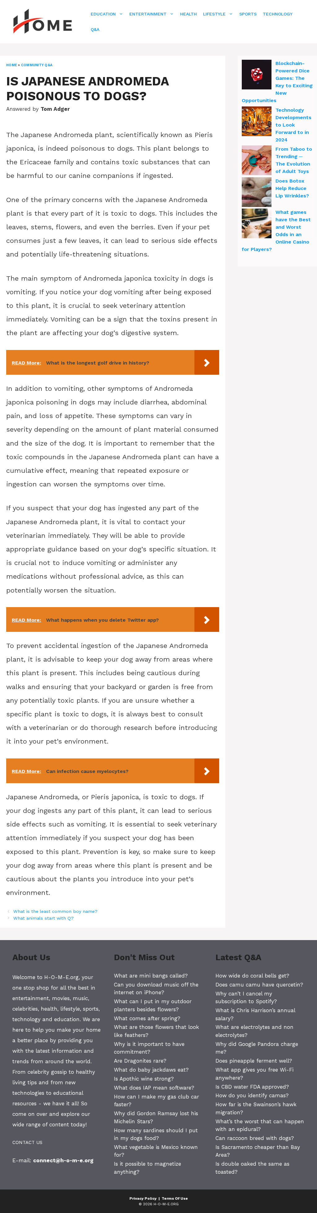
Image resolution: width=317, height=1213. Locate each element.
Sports (248, 13)
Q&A (95, 29)
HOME (11, 65)
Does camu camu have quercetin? (259, 985)
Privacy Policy (143, 1198)
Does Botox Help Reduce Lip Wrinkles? (292, 188)
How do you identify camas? (252, 1095)
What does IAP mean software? (154, 1088)
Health (188, 13)
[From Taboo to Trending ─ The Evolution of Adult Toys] (256, 161)
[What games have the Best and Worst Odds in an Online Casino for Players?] (256, 224)
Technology (278, 13)
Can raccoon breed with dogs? (254, 1138)
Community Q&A (36, 65)
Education (103, 13)
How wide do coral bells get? (252, 976)
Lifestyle (214, 13)
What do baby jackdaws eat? (151, 1070)
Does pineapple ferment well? (253, 1061)
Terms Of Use (175, 1198)
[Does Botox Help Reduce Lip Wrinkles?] (256, 193)
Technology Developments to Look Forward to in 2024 (293, 125)
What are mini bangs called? (151, 976)
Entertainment (148, 13)
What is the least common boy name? (55, 911)
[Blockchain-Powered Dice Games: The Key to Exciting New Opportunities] (256, 75)
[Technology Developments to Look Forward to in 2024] (256, 122)
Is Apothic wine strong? (144, 1079)
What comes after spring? (147, 1018)
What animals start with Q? (43, 918)
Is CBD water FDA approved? (252, 1087)
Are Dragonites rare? (140, 1061)
